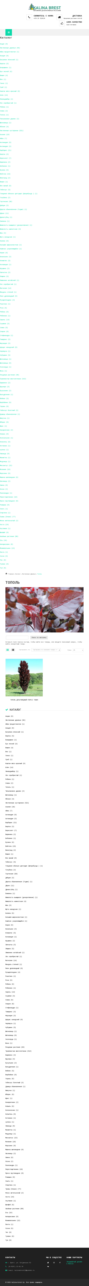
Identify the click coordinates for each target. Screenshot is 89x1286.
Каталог (18, 574)
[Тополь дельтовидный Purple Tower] (24, 671)
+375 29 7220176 (39, 18)
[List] (13, 650)
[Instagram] (54, 1263)
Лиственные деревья (29, 574)
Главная (11, 574)
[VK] (48, 1266)
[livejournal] (48, 1263)
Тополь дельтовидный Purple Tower (24, 700)
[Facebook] (60, 1263)
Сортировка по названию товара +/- (45, 650)
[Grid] (7, 650)
